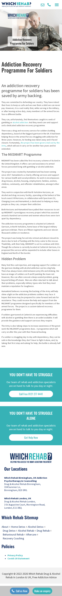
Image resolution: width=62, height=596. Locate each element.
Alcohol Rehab (26, 530)
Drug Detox (9, 530)
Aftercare (31, 534)
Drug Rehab (43, 530)
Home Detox (18, 526)
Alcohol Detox (35, 526)
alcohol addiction (20, 122)
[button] (57, 4)
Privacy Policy (15, 555)
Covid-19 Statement (18, 558)
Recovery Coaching (13, 538)
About (5, 526)
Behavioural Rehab (13, 534)
